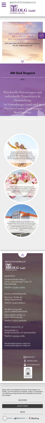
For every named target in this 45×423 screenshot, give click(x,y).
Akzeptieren (22, 406)
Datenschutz (33, 365)
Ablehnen (22, 400)
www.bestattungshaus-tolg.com (17, 345)
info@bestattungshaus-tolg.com (17, 343)
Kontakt (31, 357)
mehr (22, 412)
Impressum (32, 361)
